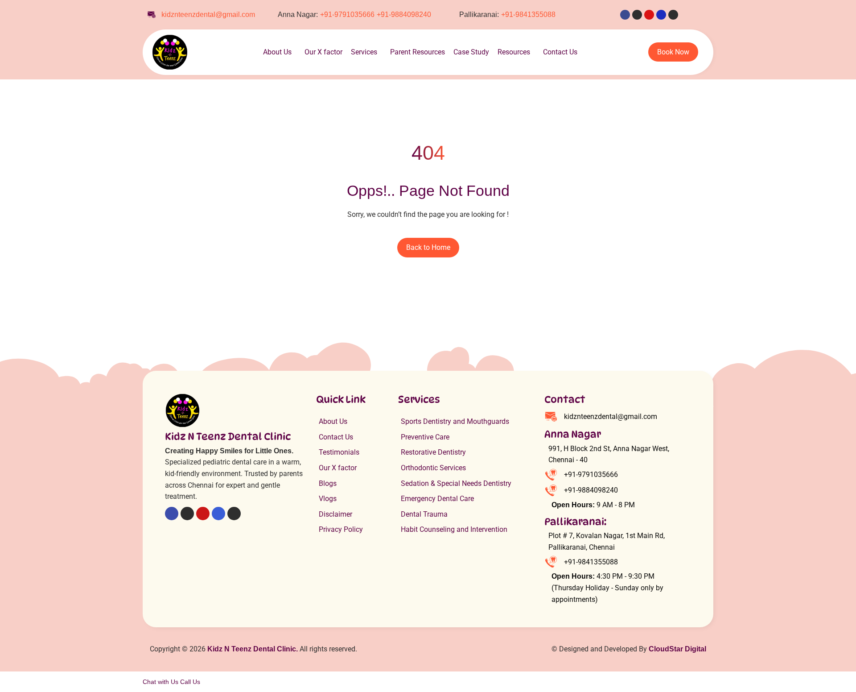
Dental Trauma (424, 514)
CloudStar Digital (677, 649)
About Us (277, 52)
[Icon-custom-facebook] (625, 15)
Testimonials (339, 452)
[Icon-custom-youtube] (649, 15)
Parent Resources (417, 52)
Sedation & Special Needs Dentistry (456, 483)
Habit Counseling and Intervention (454, 529)
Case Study (471, 52)
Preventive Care (425, 437)
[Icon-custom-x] (637, 15)
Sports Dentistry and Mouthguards (455, 421)
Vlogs (328, 498)
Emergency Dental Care (437, 498)
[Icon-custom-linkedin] (661, 15)
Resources (514, 52)
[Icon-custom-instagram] (673, 15)
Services (364, 52)
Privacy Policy (341, 529)
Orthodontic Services (433, 468)
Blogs (328, 483)
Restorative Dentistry (433, 452)
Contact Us (560, 52)
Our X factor (323, 52)
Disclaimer (335, 514)
